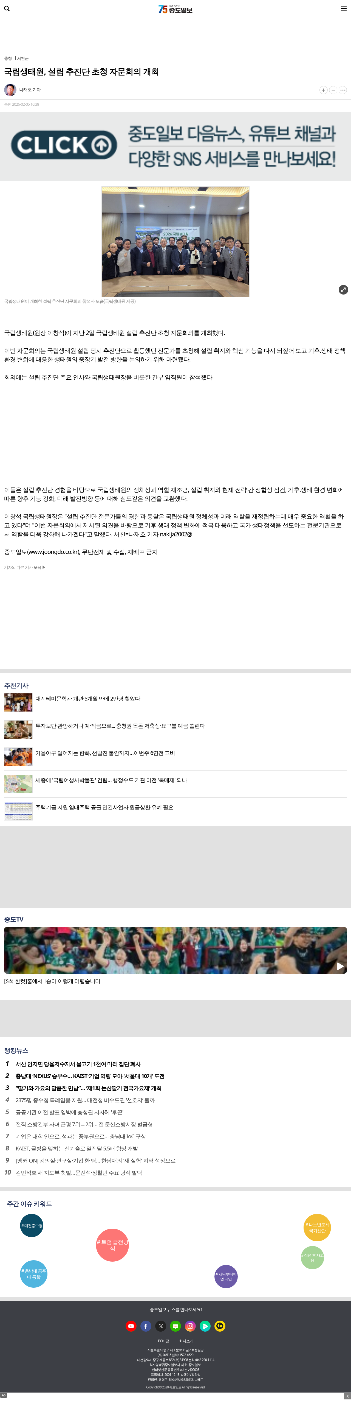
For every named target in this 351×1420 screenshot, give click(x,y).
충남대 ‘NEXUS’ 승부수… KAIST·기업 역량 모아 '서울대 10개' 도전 (90, 1076)
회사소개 (186, 1340)
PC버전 (163, 1340)
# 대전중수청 (31, 1225)
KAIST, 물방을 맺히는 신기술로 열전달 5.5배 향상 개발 (77, 1148)
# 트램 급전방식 (112, 1245)
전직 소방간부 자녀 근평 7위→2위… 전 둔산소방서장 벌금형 (84, 1124)
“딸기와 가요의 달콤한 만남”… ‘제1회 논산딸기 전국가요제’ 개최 (89, 1088)
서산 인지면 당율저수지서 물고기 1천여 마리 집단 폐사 (78, 1064)
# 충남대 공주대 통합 (33, 1274)
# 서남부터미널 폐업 (226, 1276)
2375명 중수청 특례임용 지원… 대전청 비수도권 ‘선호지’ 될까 (85, 1100)
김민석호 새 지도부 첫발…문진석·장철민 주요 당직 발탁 (79, 1172)
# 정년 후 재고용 (312, 1258)
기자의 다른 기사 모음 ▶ (25, 567)
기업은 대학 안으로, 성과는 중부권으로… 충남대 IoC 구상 (81, 1136)
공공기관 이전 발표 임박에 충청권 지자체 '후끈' (69, 1112)
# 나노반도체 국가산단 (317, 1228)
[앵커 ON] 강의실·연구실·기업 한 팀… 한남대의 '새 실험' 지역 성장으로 (96, 1160)
